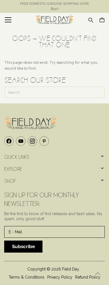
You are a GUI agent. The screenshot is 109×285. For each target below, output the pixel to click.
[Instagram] (32, 141)
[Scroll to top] (97, 273)
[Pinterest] (44, 141)
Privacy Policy (59, 277)
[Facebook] (9, 141)
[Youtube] (20, 141)
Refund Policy (87, 277)
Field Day (70, 269)
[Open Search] (91, 20)
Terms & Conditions (26, 277)
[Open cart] (102, 20)
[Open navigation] (16, 20)
